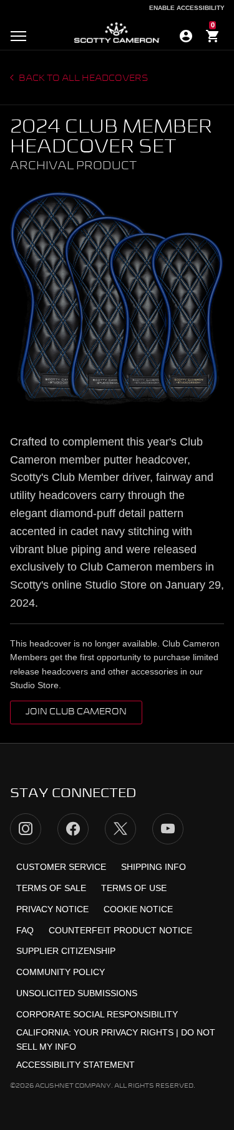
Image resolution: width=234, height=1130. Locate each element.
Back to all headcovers (83, 78)
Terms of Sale (51, 888)
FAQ (25, 930)
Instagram (25, 828)
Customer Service (61, 867)
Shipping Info (153, 867)
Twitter (120, 828)
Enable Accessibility (187, 7)
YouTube (167, 828)
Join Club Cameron (76, 711)
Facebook (73, 828)
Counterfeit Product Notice (120, 930)
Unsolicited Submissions (76, 993)
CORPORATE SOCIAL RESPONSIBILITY (97, 1014)
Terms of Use (134, 888)
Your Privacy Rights (123, 1032)
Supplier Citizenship (65, 951)
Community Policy (60, 972)
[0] (212, 38)
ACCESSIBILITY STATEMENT (75, 1065)
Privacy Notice (52, 909)
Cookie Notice (138, 909)
